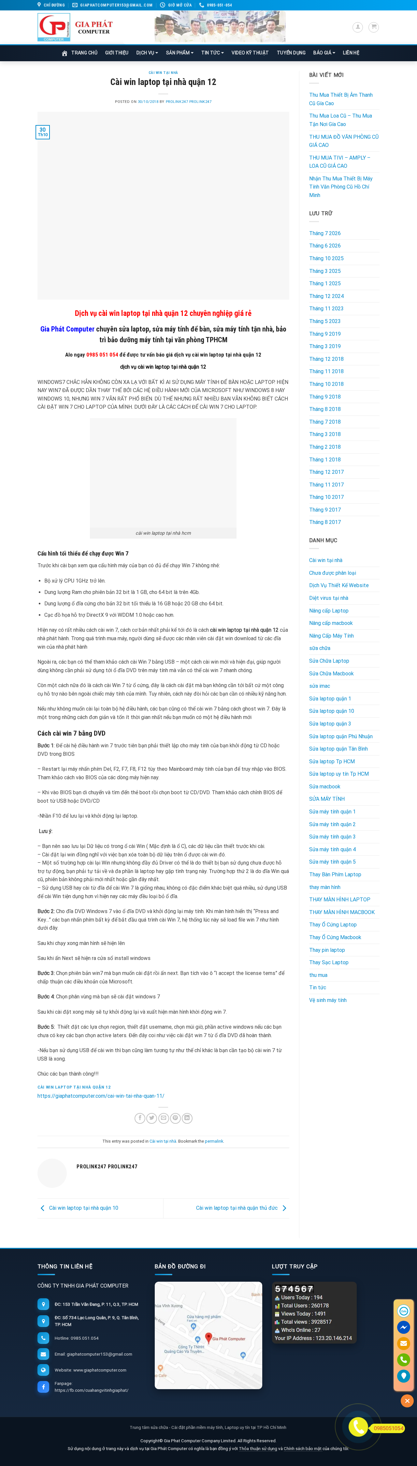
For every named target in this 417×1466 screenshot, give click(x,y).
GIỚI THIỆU (117, 52)
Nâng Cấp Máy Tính (331, 636)
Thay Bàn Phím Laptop (335, 874)
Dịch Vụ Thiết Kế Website (339, 585)
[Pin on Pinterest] (175, 1118)
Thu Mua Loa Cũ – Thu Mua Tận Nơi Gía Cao (340, 120)
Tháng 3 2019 (325, 346)
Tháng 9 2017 (325, 510)
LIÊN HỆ (351, 52)
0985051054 (388, 1428)
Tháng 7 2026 (325, 233)
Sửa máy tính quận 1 (332, 812)
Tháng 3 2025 (325, 271)
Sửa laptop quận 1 (330, 699)
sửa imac (319, 686)
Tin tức (317, 987)
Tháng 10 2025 (326, 258)
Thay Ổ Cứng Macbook (335, 937)
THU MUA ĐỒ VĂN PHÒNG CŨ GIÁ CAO (344, 141)
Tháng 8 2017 (325, 522)
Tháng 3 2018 (325, 434)
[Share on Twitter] (151, 1118)
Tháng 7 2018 (325, 422)
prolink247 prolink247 (189, 102)
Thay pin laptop (327, 950)
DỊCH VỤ (146, 52)
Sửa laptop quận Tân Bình (338, 749)
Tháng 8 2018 (325, 409)
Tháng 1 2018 (325, 460)
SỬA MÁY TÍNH (327, 799)
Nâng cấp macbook (331, 623)
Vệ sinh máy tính (328, 1000)
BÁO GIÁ (323, 52)
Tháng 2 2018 (325, 447)
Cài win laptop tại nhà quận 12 (73, 1087)
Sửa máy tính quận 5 (332, 862)
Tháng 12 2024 (326, 296)
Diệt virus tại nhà (328, 598)
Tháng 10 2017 (326, 497)
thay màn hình (324, 887)
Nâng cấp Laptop (329, 611)
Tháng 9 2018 (325, 397)
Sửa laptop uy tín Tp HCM (339, 774)
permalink (214, 1141)
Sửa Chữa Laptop (329, 661)
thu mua (318, 975)
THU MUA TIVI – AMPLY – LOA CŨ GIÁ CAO (339, 162)
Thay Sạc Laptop (329, 962)
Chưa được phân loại (332, 573)
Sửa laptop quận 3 (330, 724)
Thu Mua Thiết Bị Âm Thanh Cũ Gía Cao (341, 99)
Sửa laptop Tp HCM (332, 761)
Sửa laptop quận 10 (331, 711)
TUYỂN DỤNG (291, 52)
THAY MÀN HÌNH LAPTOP (339, 899)
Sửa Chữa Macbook (331, 673)
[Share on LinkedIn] (187, 1118)
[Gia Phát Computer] (204, 27)
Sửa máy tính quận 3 (332, 837)
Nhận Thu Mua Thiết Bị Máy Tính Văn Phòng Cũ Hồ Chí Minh (341, 187)
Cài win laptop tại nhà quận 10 (83, 1208)
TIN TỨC (211, 52)
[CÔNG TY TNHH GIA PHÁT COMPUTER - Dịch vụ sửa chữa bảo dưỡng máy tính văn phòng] (75, 27)
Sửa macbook (324, 786)
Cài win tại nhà (163, 73)
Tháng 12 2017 (326, 472)
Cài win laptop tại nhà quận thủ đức (237, 1208)
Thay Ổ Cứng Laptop (333, 925)
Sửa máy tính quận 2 (332, 824)
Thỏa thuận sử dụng (258, 1448)
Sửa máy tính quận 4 (332, 849)
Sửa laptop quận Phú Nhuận (341, 736)
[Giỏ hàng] (373, 27)
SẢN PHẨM (178, 52)
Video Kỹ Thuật (250, 52)
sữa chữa (319, 648)
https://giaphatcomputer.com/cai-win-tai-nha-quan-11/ (101, 1096)
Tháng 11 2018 (326, 371)
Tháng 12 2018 (326, 359)
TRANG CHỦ (84, 52)
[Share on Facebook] (140, 1118)
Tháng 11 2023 (326, 308)
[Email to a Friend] (163, 1118)
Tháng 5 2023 (325, 321)
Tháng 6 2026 (325, 246)
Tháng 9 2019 (325, 334)
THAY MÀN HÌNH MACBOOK (342, 912)
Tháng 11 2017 (326, 485)
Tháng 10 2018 (326, 384)
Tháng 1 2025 (325, 283)
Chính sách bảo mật (303, 1448)
